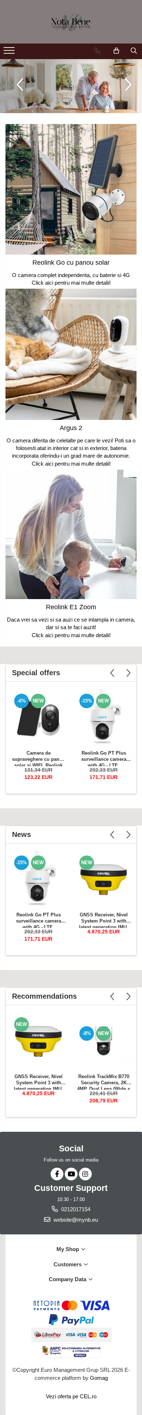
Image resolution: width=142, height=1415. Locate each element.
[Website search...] (134, 51)
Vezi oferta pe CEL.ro (71, 1396)
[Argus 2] (71, 354)
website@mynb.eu (75, 1220)
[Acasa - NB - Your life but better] (71, 21)
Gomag (98, 1378)
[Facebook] (57, 1174)
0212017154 (75, 1209)
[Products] (10, 52)
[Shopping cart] (116, 51)
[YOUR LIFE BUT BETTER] (71, 86)
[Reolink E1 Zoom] (71, 534)
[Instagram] (85, 1174)
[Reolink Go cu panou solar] (71, 189)
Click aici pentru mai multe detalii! (71, 283)
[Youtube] (71, 1174)
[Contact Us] (97, 51)
